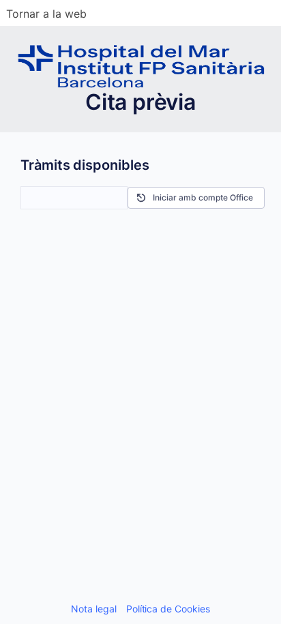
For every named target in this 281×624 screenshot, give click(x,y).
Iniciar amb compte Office (203, 197)
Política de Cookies (168, 608)
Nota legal (94, 608)
